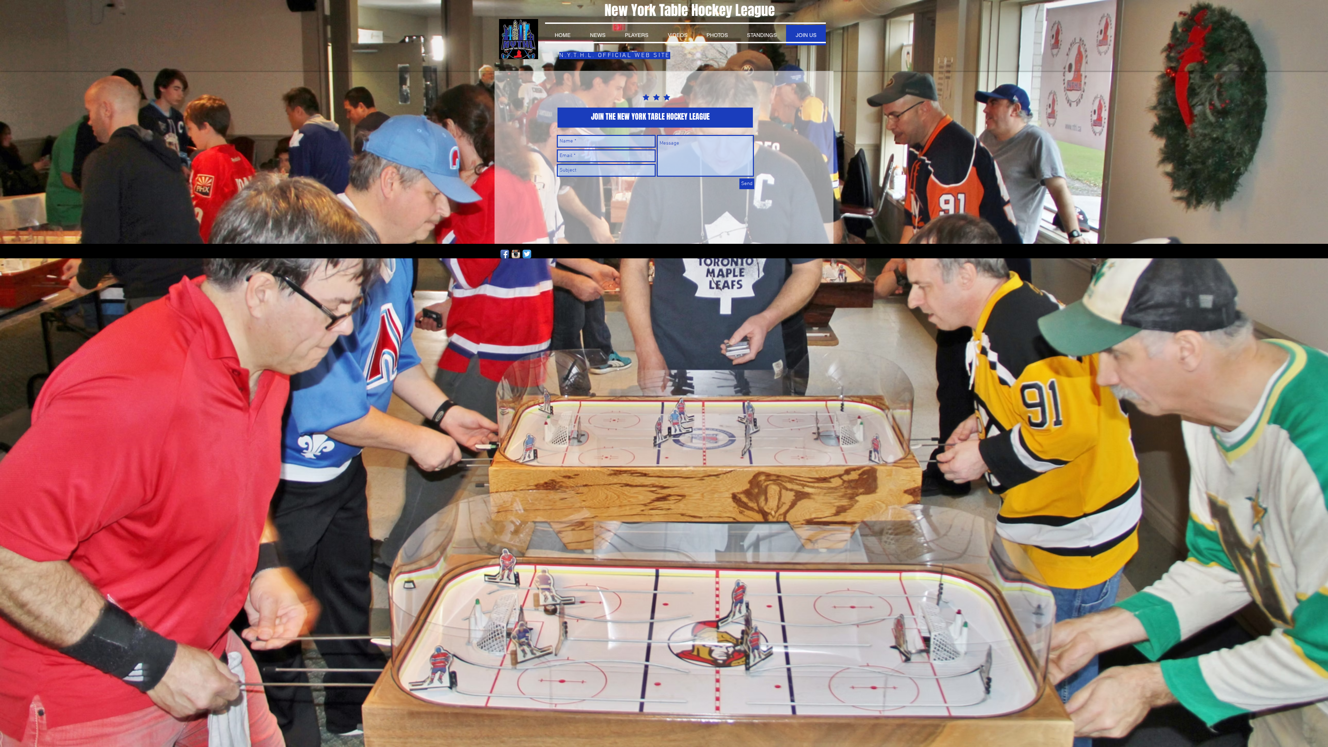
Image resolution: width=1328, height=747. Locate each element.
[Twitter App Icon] (527, 254)
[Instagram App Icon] (515, 254)
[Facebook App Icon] (504, 254)
